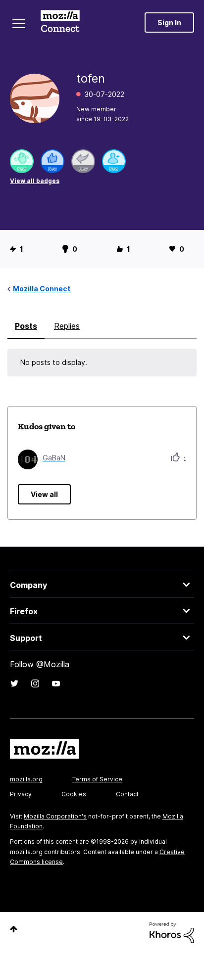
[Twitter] (14, 683)
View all (44, 494)
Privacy (21, 794)
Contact (127, 794)
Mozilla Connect (60, 22)
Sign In (169, 22)
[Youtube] (55, 683)
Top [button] (13, 929)
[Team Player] (52, 161)
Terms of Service (97, 779)
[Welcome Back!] (22, 161)
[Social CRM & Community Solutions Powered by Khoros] (172, 932)
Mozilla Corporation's (55, 816)
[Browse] (19, 24)
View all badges (34, 180)
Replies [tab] (67, 326)
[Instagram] (35, 683)
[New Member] (114, 161)
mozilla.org (26, 779)
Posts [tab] (26, 326)
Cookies (73, 794)
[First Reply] (83, 161)
